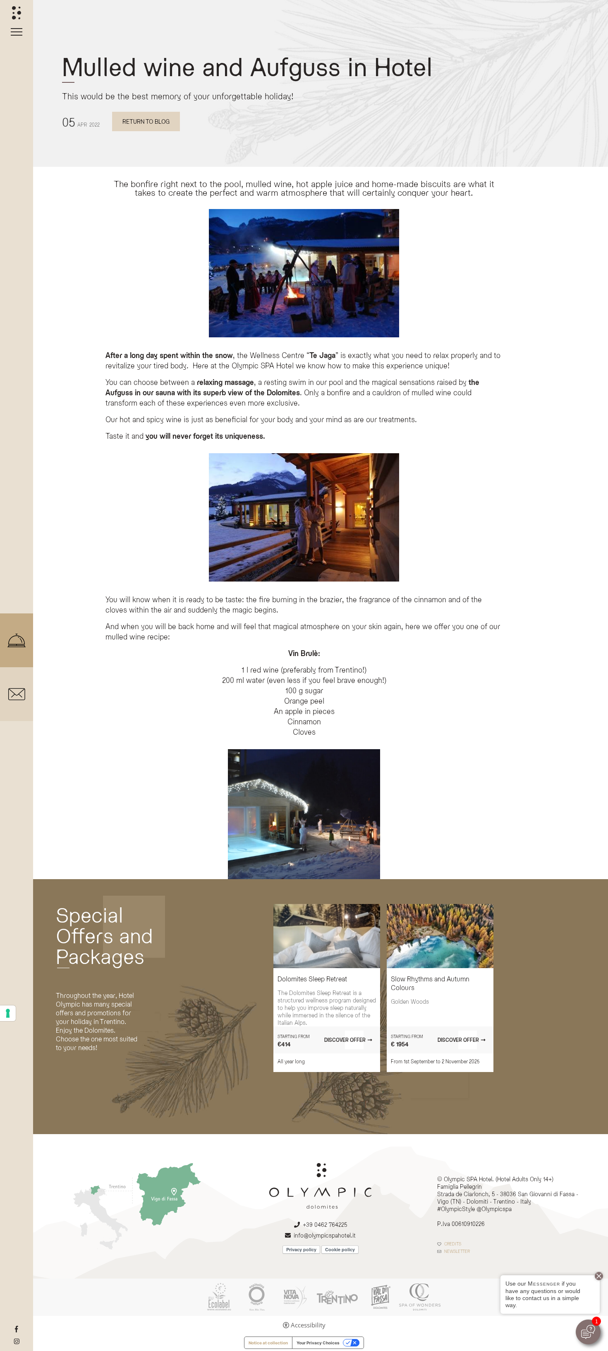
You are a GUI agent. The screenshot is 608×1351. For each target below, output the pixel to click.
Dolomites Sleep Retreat (312, 979)
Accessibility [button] (308, 1325)
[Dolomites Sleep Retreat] (326, 936)
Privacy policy (301, 1249)
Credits (452, 1243)
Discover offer (345, 1040)
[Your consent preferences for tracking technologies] (8, 1013)
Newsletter (457, 1251)
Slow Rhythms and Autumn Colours (430, 983)
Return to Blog (146, 121)
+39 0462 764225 (325, 1224)
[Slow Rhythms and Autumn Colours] (440, 936)
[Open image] (304, 814)
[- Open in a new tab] (16, 1329)
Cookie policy (340, 1249)
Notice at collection (268, 1342)
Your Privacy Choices (318, 1342)
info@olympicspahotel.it (325, 1235)
